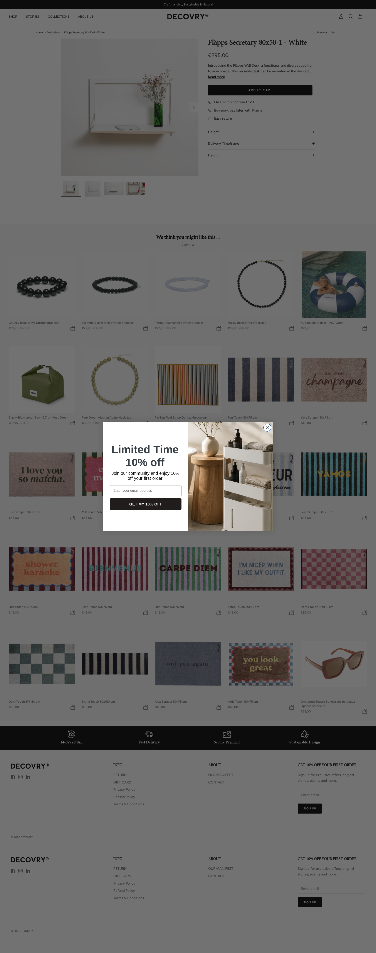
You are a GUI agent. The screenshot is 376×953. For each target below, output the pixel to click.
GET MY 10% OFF (145, 504)
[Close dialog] (267, 427)
